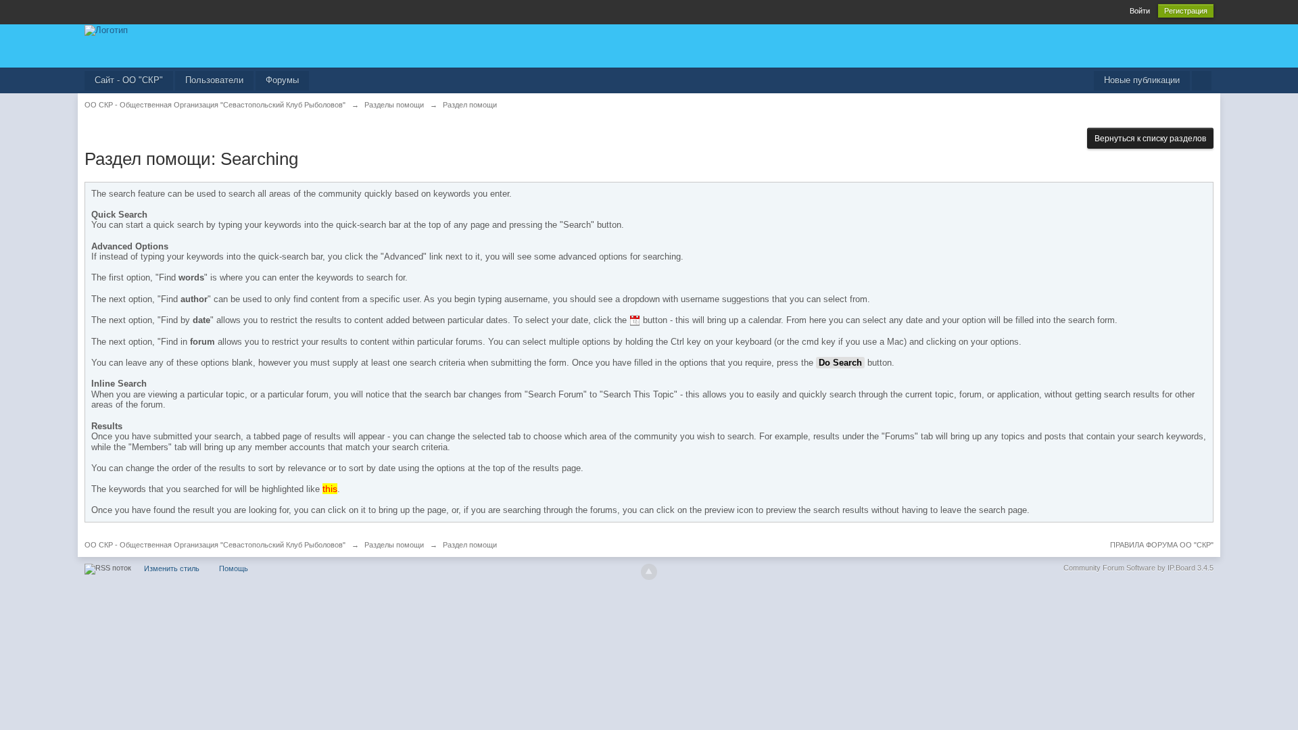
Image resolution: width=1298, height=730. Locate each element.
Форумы (282, 80)
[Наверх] (649, 572)
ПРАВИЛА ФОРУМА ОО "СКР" (1161, 545)
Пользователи (214, 80)
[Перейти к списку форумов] (106, 29)
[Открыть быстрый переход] (1201, 81)
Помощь (233, 568)
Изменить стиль (171, 568)
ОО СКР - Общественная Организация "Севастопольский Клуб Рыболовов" (215, 545)
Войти (1140, 11)
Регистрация (1185, 11)
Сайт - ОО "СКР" (129, 80)
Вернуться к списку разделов (1150, 138)
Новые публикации (1142, 80)
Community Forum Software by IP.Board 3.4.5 (1138, 568)
